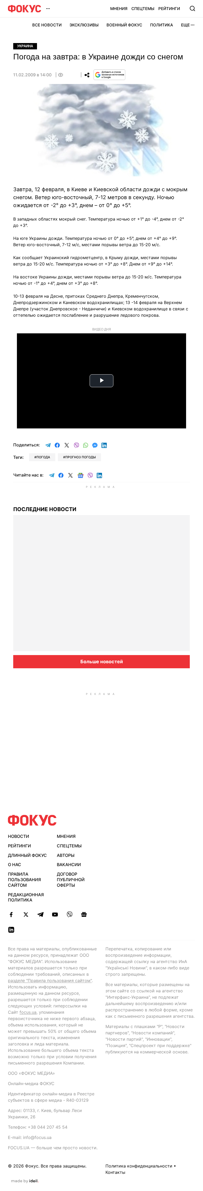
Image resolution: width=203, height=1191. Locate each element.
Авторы (66, 855)
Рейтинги (169, 9)
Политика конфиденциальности (138, 1166)
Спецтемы (142, 9)
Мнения (118, 9)
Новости (18, 836)
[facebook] (11, 914)
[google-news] (84, 914)
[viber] (69, 914)
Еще (185, 24)
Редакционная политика (26, 897)
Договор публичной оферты (71, 879)
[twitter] (26, 914)
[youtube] (55, 914)
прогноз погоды (80, 457)
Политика (161, 24)
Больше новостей (101, 661)
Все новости (47, 24)
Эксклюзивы (84, 24)
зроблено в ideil (25, 1181)
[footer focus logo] (32, 820)
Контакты (115, 1172)
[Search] (192, 8)
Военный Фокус (124, 24)
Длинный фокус (27, 855)
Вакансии (69, 864)
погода (43, 457)
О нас (14, 864)
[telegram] (40, 914)
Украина (25, 46)
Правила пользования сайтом (24, 879)
